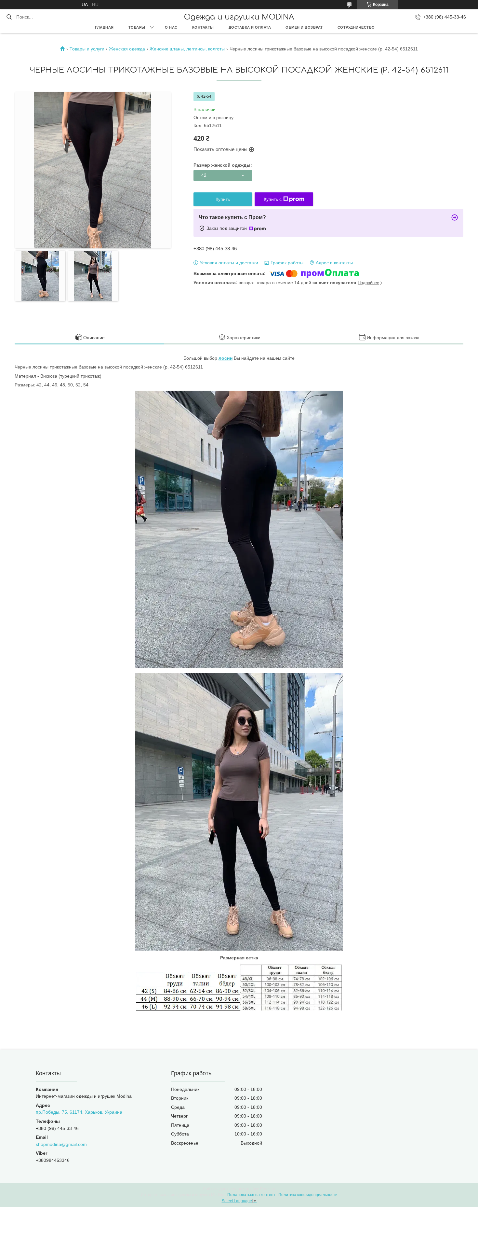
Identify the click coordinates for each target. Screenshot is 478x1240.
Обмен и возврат (304, 27)
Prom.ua (267, 1189)
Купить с (273, 199)
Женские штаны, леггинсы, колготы (187, 48)
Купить (223, 199)
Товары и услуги (87, 48)
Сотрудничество (356, 27)
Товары (136, 27)
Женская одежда (127, 48)
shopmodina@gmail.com (61, 1144)
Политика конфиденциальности (308, 1194)
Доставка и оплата (250, 27)
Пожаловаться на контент (251, 1194)
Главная (104, 27)
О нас (171, 27)
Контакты (203, 27)
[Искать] (9, 16)
